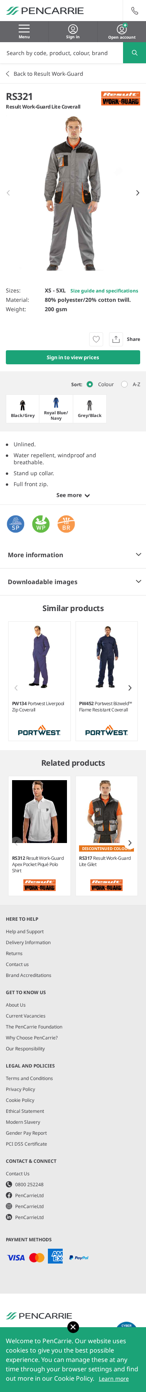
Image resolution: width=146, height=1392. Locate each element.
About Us (16, 1005)
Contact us (17, 964)
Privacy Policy (20, 1089)
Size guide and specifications (104, 291)
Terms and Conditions (29, 1078)
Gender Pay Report (26, 1133)
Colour (106, 384)
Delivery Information (28, 942)
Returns (14, 953)
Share (133, 339)
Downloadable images (42, 581)
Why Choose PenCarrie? (32, 1037)
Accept (73, 1327)
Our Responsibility (25, 1048)
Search (134, 52)
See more (69, 495)
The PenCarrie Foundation (34, 1026)
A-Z (136, 384)
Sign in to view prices (73, 357)
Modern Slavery (23, 1122)
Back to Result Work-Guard (48, 73)
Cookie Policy (20, 1100)
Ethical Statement (25, 1111)
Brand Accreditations (28, 975)
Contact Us (18, 1173)
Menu (24, 36)
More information (35, 555)
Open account (121, 36)
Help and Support (25, 931)
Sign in (73, 36)
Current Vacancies (26, 1015)
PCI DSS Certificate (26, 1144)
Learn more (114, 1378)
